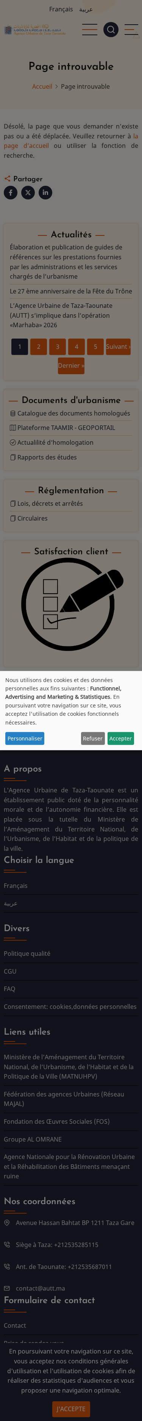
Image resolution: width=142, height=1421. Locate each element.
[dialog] (71, 710)
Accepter (120, 738)
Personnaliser (25, 738)
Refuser (93, 738)
